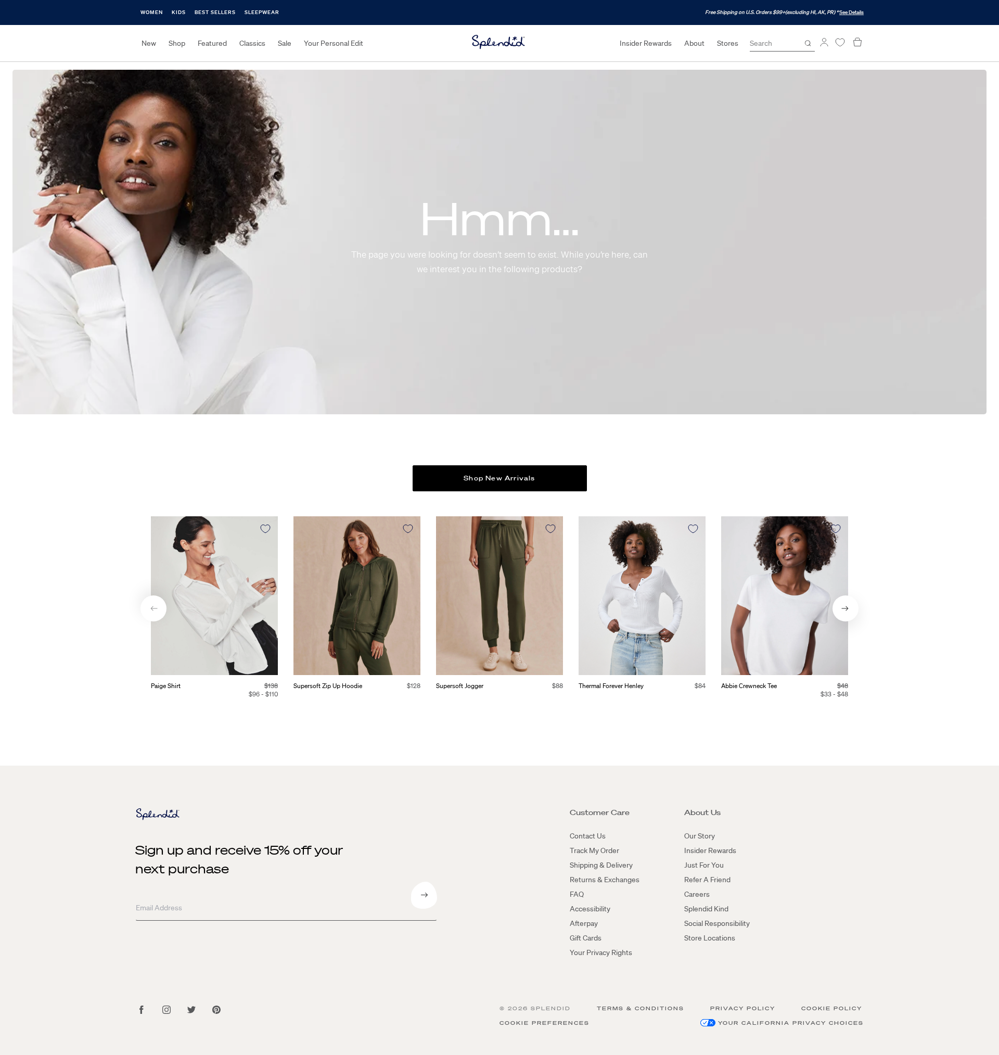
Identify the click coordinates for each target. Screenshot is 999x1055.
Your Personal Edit (333, 43)
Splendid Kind (706, 908)
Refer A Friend (707, 879)
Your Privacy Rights (601, 952)
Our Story (699, 836)
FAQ (577, 894)
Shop (177, 43)
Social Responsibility (717, 923)
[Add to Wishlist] (265, 528)
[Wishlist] (840, 42)
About (694, 43)
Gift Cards (585, 938)
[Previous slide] (153, 608)
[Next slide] (845, 608)
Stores (727, 43)
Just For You (704, 865)
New (149, 43)
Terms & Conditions (640, 1008)
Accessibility (590, 908)
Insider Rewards (646, 43)
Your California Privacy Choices (791, 1023)
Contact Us (588, 836)
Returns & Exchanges (604, 879)
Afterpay (584, 923)
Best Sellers (215, 12)
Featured (212, 43)
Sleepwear (262, 12)
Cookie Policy (831, 1008)
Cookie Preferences (544, 1023)
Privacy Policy (742, 1008)
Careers (697, 894)
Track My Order (594, 850)
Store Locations (709, 938)
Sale (284, 43)
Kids (179, 12)
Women (151, 12)
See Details (851, 12)
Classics (252, 43)
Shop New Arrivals (499, 478)
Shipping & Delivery (601, 865)
